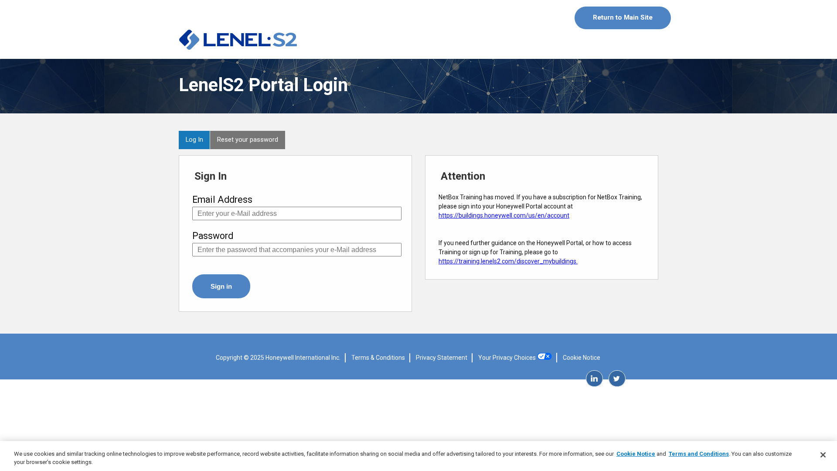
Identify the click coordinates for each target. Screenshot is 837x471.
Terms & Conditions (378, 357)
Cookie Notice (581, 357)
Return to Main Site (623, 17)
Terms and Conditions (699, 454)
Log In (194, 139)
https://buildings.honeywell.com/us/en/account (504, 215)
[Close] (823, 454)
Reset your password (247, 139)
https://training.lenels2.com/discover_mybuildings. (508, 261)
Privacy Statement (441, 357)
